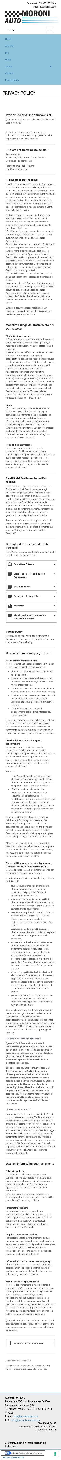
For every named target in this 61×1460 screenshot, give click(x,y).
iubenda (9, 1365)
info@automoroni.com (26, 1416)
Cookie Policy (25, 642)
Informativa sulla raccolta (13, 1457)
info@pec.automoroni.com (25, 1420)
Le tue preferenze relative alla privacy (26, 1453)
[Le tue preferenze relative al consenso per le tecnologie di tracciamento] (55, 1454)
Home (11, 30)
